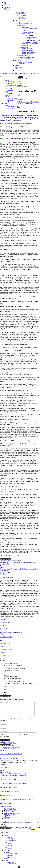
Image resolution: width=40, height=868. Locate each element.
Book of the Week (20, 14)
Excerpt (9, 88)
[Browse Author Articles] (6, 572)
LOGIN (17, 70)
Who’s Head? (30, 35)
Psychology (7, 95)
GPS (22, 190)
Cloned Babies (4, 629)
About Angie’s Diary (25, 58)
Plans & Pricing (19, 12)
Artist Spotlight (11, 85)
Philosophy (10, 82)
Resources (18, 60)
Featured (6, 80)
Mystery (18, 562)
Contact (17, 65)
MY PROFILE (19, 68)
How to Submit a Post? (25, 24)
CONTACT (3, 825)
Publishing (10, 106)
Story (5, 87)
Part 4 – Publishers (27, 53)
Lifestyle (6, 96)
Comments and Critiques (29, 42)
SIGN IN (2, 803)
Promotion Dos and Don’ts (30, 43)
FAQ (20, 22)
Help (16, 20)
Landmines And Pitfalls (33, 40)
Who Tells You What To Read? (11, 754)
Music (9, 101)
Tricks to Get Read (27, 32)
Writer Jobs (22, 63)
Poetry (6, 103)
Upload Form (23, 19)
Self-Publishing (23, 47)
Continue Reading (5, 559)
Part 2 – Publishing (27, 50)
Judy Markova (8, 665)
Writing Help (22, 25)
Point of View (26, 34)
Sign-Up (21, 17)
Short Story (10, 90)
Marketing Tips (26, 45)
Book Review (11, 108)
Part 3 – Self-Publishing (29, 52)
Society (6, 91)
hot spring (7, 445)
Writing (6, 105)
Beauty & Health (12, 98)
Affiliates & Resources (25, 62)
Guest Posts (18, 67)
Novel (29, 562)
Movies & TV (11, 100)
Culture (6, 562)
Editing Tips (25, 27)
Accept (33, 829)
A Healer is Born (5, 622)
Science (9, 93)
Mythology (24, 562)
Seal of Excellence (24, 55)
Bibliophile (3, 560)
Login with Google (5, 696)
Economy (10, 83)
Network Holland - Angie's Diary (22, 822)
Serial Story (6, 564)
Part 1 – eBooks (27, 48)
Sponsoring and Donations (26, 57)
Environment (12, 562)
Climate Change (11, 560)
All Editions (22, 15)
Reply (5, 675)
